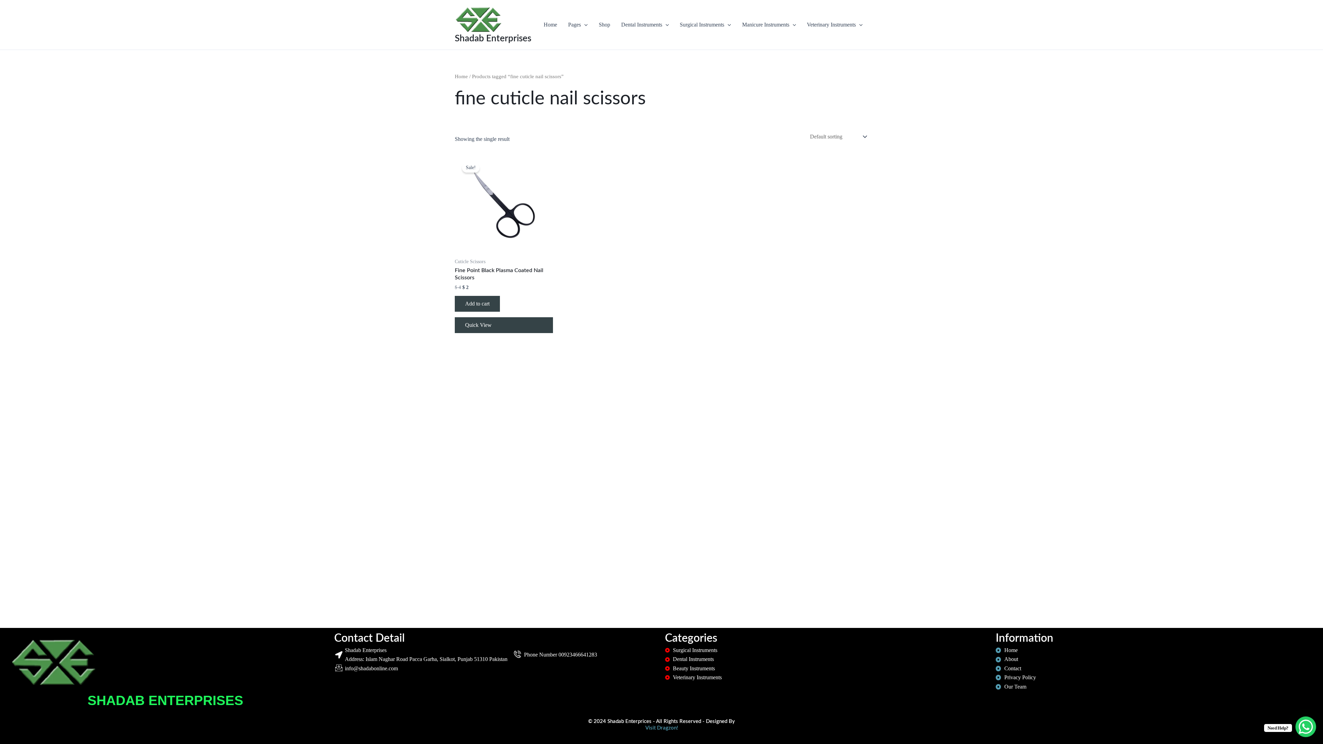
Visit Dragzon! (661, 728)
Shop (604, 25)
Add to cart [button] (477, 304)
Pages (574, 25)
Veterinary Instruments (831, 25)
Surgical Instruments (702, 25)
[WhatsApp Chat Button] (1305, 726)
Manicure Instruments (765, 25)
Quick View (478, 325)
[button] (584, 25)
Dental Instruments (641, 25)
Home (550, 25)
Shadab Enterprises (493, 38)
